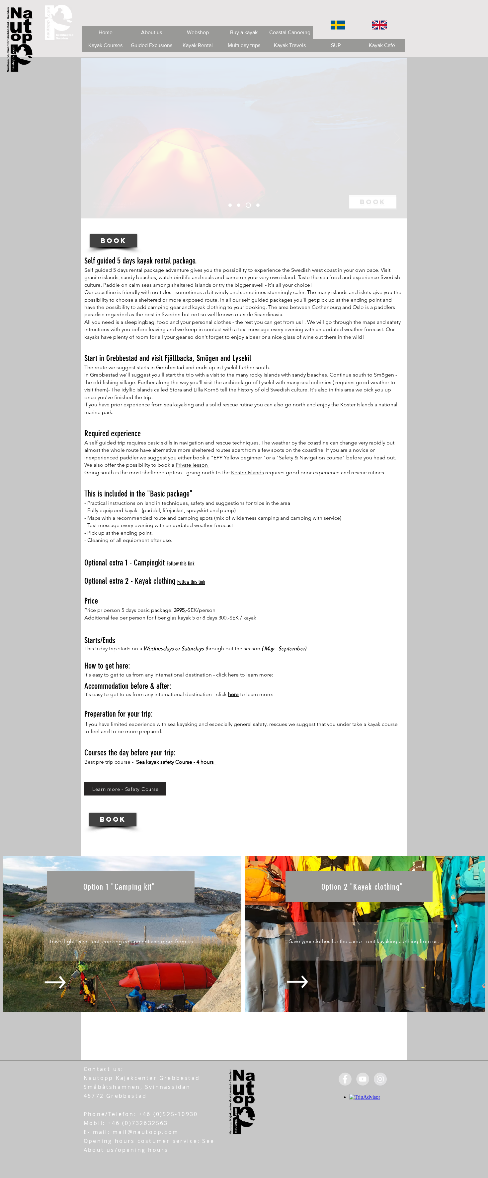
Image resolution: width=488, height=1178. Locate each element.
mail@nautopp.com (146, 1132)
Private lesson (192, 465)
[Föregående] (91, 138)
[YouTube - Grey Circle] (362, 1079)
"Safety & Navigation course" (311, 457)
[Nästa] (397, 138)
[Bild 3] (248, 205)
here (233, 675)
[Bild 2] (238, 205)
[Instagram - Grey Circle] (380, 1079)
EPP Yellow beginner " (239, 457)
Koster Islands (247, 472)
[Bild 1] (230, 205)
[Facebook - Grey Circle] (345, 1079)
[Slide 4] (258, 205)
